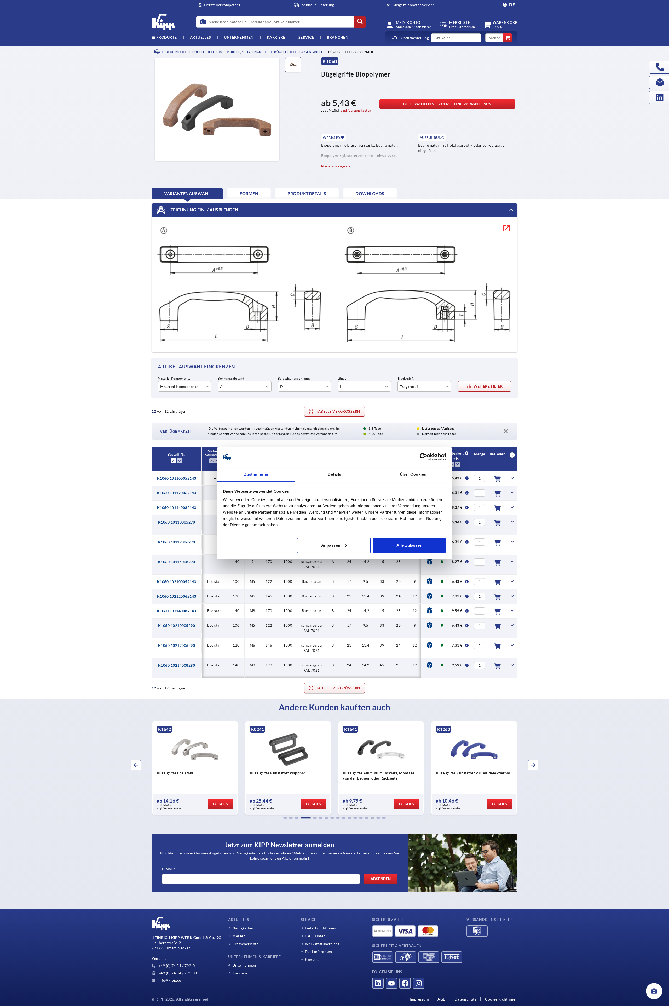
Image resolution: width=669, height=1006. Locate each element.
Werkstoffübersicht (322, 944)
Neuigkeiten (242, 928)
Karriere (276, 37)
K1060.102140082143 (176, 611)
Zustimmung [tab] (256, 474)
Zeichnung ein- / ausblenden (203, 209)
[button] (285, 818)
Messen (238, 936)
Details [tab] (334, 474)
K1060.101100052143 (176, 478)
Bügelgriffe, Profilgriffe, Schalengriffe (230, 52)
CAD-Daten (315, 936)
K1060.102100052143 (176, 582)
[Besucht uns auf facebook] (405, 983)
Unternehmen (239, 37)
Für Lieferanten (318, 952)
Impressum (419, 999)
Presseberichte (245, 944)
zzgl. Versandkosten (356, 110)
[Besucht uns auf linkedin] (378, 983)
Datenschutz (465, 999)
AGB (441, 999)
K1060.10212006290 (176, 645)
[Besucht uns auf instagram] (418, 983)
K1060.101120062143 (176, 493)
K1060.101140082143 (176, 507)
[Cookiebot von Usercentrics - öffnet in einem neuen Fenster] (423, 457)
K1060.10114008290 (176, 562)
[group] (195, 768)
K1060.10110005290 (176, 522)
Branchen (337, 37)
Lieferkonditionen (320, 928)
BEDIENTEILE (176, 52)
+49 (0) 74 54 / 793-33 (177, 973)
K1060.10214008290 (176, 665)
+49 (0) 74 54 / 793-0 (176, 966)
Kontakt (312, 959)
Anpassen (331, 545)
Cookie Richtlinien (501, 999)
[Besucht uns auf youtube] (391, 983)
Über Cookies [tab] (413, 474)
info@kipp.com (170, 980)
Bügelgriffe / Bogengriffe (298, 52)
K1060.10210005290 (176, 626)
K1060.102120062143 (176, 596)
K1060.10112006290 (176, 542)
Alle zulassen (409, 545)
